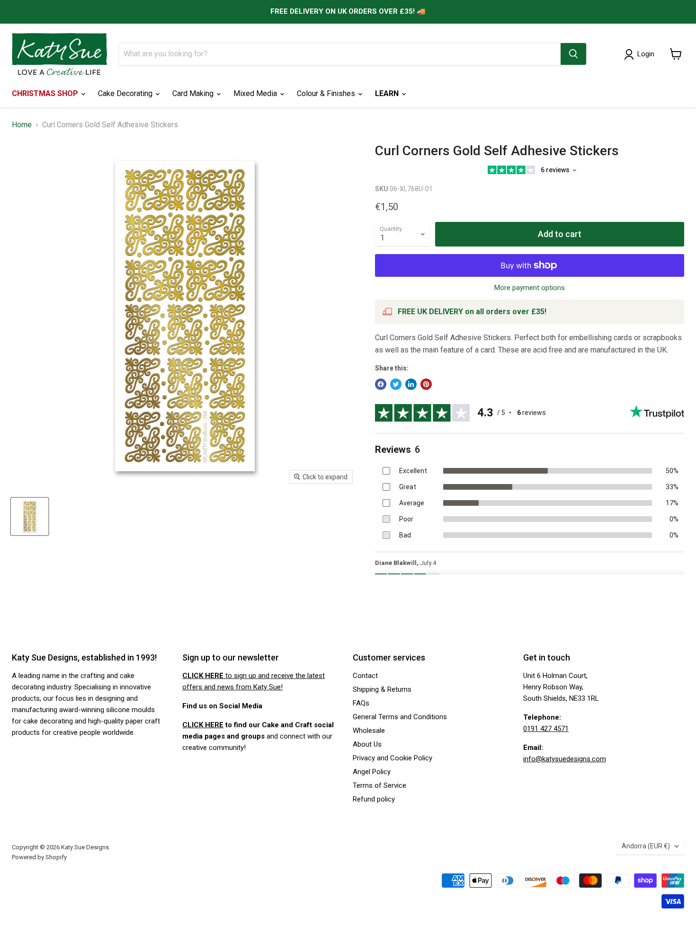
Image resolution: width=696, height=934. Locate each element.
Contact (365, 675)
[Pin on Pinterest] (426, 384)
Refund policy (374, 799)
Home (22, 125)
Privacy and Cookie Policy (392, 758)
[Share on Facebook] (380, 384)
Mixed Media (256, 93)
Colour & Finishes (327, 93)
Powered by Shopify (39, 857)
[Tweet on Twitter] (396, 384)
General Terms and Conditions (400, 717)
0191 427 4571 (546, 728)
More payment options (529, 288)
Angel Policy (372, 771)
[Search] (573, 54)
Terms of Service (379, 785)
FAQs (361, 703)
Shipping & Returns (382, 689)
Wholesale (369, 730)
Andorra (646, 846)
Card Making (193, 93)
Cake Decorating (126, 93)
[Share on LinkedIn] (411, 384)
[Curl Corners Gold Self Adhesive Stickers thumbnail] (29, 516)
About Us (367, 744)
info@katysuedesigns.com (564, 759)
